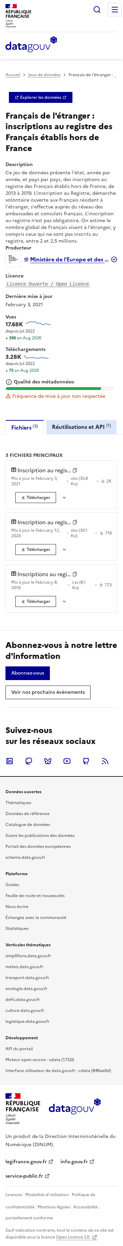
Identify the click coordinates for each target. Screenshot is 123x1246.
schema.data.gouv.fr (25, 857)
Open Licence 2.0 (73, 1237)
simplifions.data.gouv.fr (28, 956)
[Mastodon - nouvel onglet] (29, 761)
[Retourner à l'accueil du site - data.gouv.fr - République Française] (74, 1109)
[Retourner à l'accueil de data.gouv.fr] (31, 45)
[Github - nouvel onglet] (86, 761)
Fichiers (24, 427)
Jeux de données (44, 75)
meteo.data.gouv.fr (24, 967)
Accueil (12, 75)
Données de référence (27, 814)
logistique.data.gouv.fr (27, 1021)
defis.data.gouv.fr (22, 1000)
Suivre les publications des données (39, 835)
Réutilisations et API (81, 426)
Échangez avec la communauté (35, 918)
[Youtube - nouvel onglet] (67, 761)
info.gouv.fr (74, 1161)
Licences (13, 1195)
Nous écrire (16, 907)
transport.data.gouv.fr (27, 978)
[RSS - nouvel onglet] (105, 761)
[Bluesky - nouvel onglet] (48, 761)
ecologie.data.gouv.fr (26, 989)
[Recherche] (97, 9)
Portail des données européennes (38, 846)
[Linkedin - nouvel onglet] (9, 761)
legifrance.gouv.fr (26, 1161)
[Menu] (115, 9)
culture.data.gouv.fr (24, 1010)
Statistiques (16, 928)
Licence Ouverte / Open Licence (48, 284)
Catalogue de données (27, 825)
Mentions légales (54, 1207)
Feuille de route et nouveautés (35, 896)
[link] (40, 97)
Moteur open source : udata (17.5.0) (39, 1060)
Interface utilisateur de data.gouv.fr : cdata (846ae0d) (58, 1071)
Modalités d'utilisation (47, 1195)
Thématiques (18, 803)
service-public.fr (24, 1176)
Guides (12, 885)
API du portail (19, 1049)
